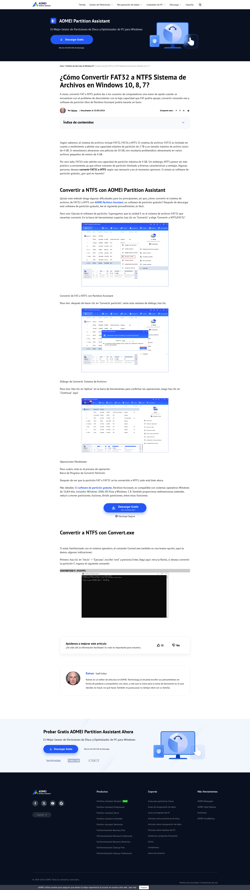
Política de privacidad (189, 882)
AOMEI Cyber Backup (206, 807)
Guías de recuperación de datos (162, 807)
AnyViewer (202, 812)
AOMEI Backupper (205, 801)
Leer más (132, 887)
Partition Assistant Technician (110, 824)
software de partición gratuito (95, 487)
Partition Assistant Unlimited (109, 818)
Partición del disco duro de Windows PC (80, 66)
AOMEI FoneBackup (206, 818)
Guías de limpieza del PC (159, 812)
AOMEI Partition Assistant (109, 202)
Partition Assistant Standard (109, 801)
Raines (74, 110)
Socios (151, 841)
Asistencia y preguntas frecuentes (163, 836)
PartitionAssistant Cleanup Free (111, 847)
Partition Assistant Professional (110, 807)
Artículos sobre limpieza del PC (161, 830)
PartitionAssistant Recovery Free (111, 830)
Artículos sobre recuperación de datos (165, 824)
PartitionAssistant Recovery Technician (113, 841)
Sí (162, 645)
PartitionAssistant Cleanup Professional (114, 853)
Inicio (62, 66)
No (178, 645)
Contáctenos (153, 847)
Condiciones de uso (209, 882)
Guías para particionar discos (161, 801)
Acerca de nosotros (156, 853)
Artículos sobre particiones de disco (164, 818)
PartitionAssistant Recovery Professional (114, 836)
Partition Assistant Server (108, 813)
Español (41, 814)
